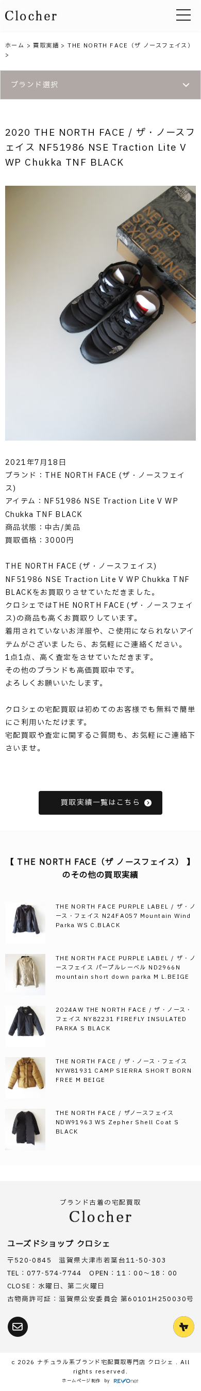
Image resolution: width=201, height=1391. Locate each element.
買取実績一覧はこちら (100, 802)
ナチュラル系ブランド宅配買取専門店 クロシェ (106, 1362)
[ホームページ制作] (126, 1381)
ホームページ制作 (81, 1381)
